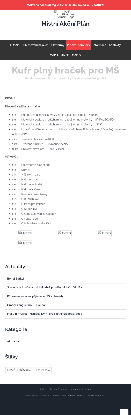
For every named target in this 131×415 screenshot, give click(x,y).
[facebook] (57, 31)
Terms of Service (94, 395)
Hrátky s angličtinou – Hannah (27, 305)
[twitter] (68, 31)
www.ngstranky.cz (82, 389)
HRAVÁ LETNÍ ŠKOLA (19, 369)
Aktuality (13, 341)
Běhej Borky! (15, 278)
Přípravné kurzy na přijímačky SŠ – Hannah (35, 296)
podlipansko (43, 369)
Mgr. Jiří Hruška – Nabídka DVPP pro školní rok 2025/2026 (44, 313)
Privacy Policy (76, 395)
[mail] (63, 31)
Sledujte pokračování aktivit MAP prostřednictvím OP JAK (44, 287)
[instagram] (74, 31)
